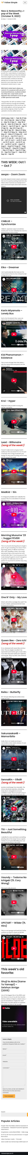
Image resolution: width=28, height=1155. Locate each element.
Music (4, 19)
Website (5, 1061)
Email (5, 1055)
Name (5, 1049)
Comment (6, 1068)
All (1, 19)
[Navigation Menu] (25, 2)
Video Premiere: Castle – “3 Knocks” (11, 1139)
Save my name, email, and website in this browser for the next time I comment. (13, 1090)
